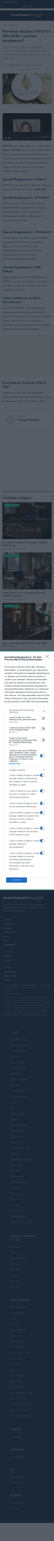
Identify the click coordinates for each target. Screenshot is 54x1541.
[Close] (48, 657)
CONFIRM (16, 880)
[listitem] (27, 711)
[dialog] (27, 770)
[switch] (42, 718)
